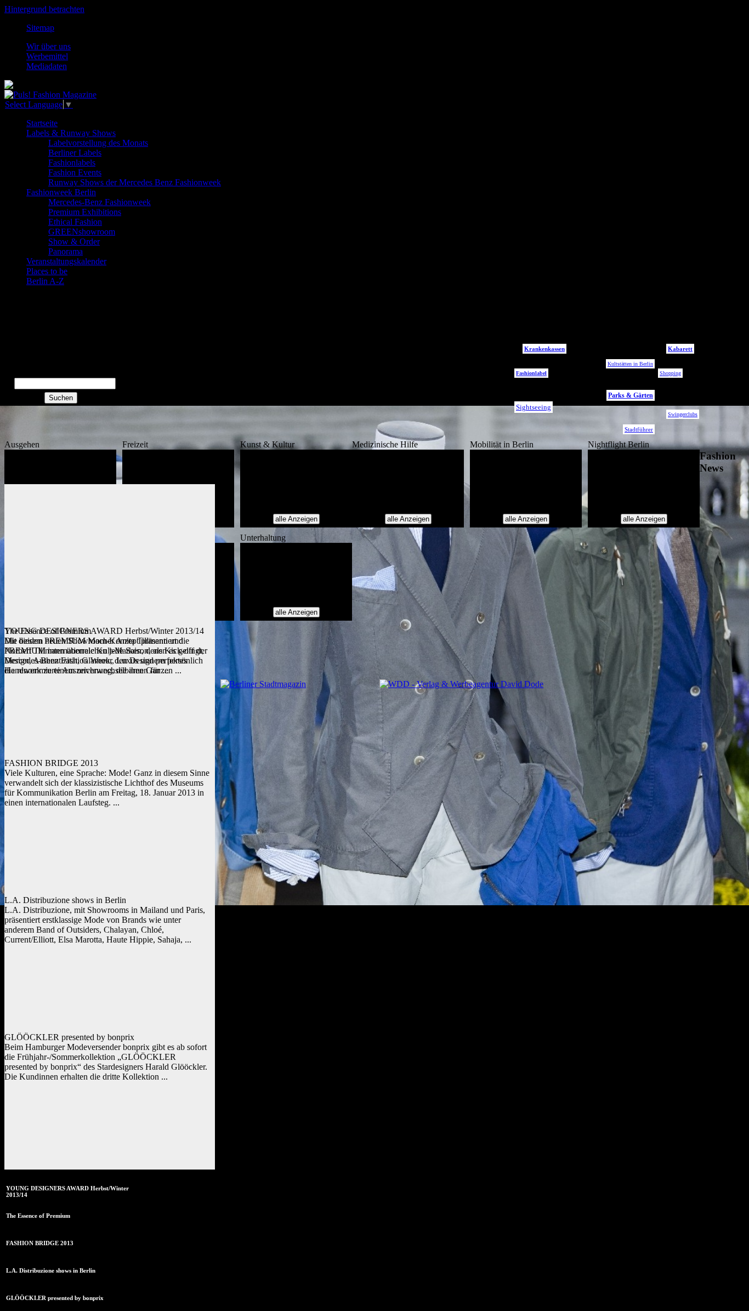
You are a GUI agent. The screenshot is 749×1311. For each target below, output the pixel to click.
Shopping (670, 373)
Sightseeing (533, 407)
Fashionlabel (531, 373)
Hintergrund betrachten (44, 9)
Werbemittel (47, 56)
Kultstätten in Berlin (630, 364)
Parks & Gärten (630, 395)
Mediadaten (46, 66)
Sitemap (40, 27)
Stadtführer (639, 429)
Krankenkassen (544, 348)
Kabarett (680, 348)
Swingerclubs (682, 414)
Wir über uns (48, 46)
